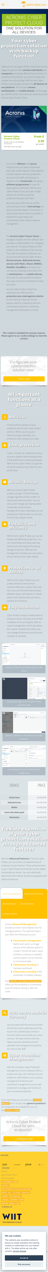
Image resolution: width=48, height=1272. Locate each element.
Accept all (24, 1258)
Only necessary (24, 1264)
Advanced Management (12, 894)
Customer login (10, 1182)
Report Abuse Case (11, 1203)
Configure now (24, 1138)
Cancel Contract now (13, 1199)
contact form (12, 1110)
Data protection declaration (16, 1189)
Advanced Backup (9, 904)
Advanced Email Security (34, 894)
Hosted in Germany (10, 914)
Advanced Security (27, 904)
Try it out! (24, 379)
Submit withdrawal (11, 1196)
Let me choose (19, 1251)
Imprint (5, 1185)
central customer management (25, 981)
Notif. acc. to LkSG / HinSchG (16, 1192)
